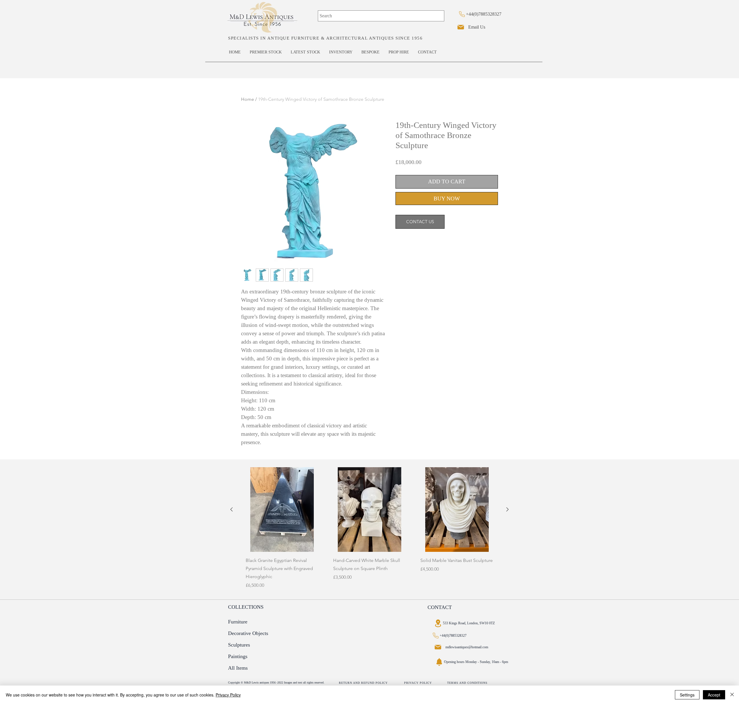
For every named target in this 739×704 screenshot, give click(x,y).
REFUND (368, 682)
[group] (369, 531)
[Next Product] (507, 509)
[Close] (732, 694)
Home (247, 99)
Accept (714, 695)
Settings (687, 695)
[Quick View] (282, 509)
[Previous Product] (231, 509)
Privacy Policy (228, 695)
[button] (245, 607)
